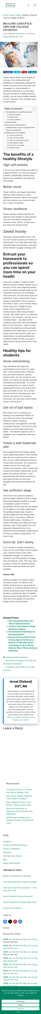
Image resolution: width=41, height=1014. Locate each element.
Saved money (11, 122)
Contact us (7, 841)
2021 (5, 971)
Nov (12, 948)
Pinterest (16, 720)
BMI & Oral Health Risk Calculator (17, 876)
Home (5, 15)
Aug (35, 939)
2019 (5, 983)
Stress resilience (15, 119)
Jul (32, 939)
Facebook (16, 717)
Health (18, 15)
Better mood (13, 117)
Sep (4, 948)
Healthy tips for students (15, 133)
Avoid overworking (15, 135)
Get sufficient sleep (16, 143)
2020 (5, 977)
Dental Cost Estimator (12, 908)
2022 (5, 964)
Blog (12, 15)
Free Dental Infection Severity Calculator (20, 882)
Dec (16, 948)
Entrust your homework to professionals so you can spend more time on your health (20, 127)
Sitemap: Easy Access (12, 856)
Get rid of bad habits (17, 138)
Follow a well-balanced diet (19, 140)
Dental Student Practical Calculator (18, 896)
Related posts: (15, 148)
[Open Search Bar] (28, 5)
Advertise (7, 852)
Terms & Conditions (11, 849)
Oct (8, 948)
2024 (5, 952)
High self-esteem (15, 114)
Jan (10, 939)
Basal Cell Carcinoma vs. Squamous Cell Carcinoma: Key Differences (19, 811)
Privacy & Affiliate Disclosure (15, 845)
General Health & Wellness (17, 657)
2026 (5, 939)
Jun (28, 939)
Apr (21, 939)
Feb (14, 939)
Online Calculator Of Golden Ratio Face (19, 902)
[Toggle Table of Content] (33, 109)
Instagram (25, 717)
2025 (5, 945)
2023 (5, 958)
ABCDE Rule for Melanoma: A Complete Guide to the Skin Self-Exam (20, 820)
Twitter (9, 717)
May (25, 939)
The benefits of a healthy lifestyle (19, 112)
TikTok (32, 717)
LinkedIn (25, 720)
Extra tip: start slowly (17, 145)
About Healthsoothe (11, 863)
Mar (17, 939)
